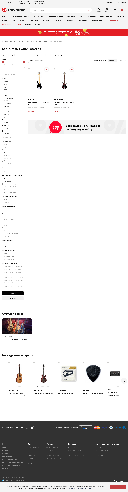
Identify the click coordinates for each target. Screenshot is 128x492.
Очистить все (122, 60)
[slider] (3, 62)
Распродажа (6, 24)
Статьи (38, 24)
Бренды (28, 24)
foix (48, 55)
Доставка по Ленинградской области (79, 455)
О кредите (49, 453)
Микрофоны (91, 17)
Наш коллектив (32, 450)
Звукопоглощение (98, 20)
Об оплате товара (52, 447)
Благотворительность (35, 461)
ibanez (18, 55)
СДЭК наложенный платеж (54, 458)
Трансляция (83, 20)
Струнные (120, 17)
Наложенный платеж (52, 455)
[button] (124, 381)
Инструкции (7, 456)
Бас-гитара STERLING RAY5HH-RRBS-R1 (64, 103)
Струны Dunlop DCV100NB (66, 393)
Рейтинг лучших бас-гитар (15, 339)
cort (24, 55)
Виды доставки (72, 447)
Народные (34, 20)
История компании (33, 447)
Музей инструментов (11, 465)
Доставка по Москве (74, 453)
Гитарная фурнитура (55, 17)
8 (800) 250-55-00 (25, 3)
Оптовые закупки (9, 459)
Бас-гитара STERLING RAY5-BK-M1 (38, 103)
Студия (4, 20)
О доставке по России (75, 450)
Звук (81, 17)
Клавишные (71, 17)
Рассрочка (49, 450)
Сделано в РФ (114, 20)
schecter (30, 55)
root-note (73, 55)
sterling (53, 55)
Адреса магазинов (33, 453)
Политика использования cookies (78, 488)
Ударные (23, 20)
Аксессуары (70, 20)
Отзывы (5, 450)
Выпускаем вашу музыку (12, 462)
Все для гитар (39, 17)
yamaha (5, 55)
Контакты (30, 463)
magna (37, 55)
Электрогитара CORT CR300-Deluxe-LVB (43, 394)
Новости (5, 444)
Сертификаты (32, 455)
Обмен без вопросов (102, 450)
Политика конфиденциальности (106, 453)
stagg (11, 55)
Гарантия (99, 447)
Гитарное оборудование (20, 17)
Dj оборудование (106, 17)
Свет (14, 20)
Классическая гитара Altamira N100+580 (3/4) (17, 394)
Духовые (58, 20)
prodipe (60, 55)
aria (43, 55)
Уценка (18, 24)
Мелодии (6, 453)
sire (67, 55)
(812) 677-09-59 (39, 3)
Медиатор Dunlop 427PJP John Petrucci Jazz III (93, 394)
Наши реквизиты (101, 455)
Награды (30, 458)
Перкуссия (46, 20)
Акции (4, 447)
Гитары (4, 17)
